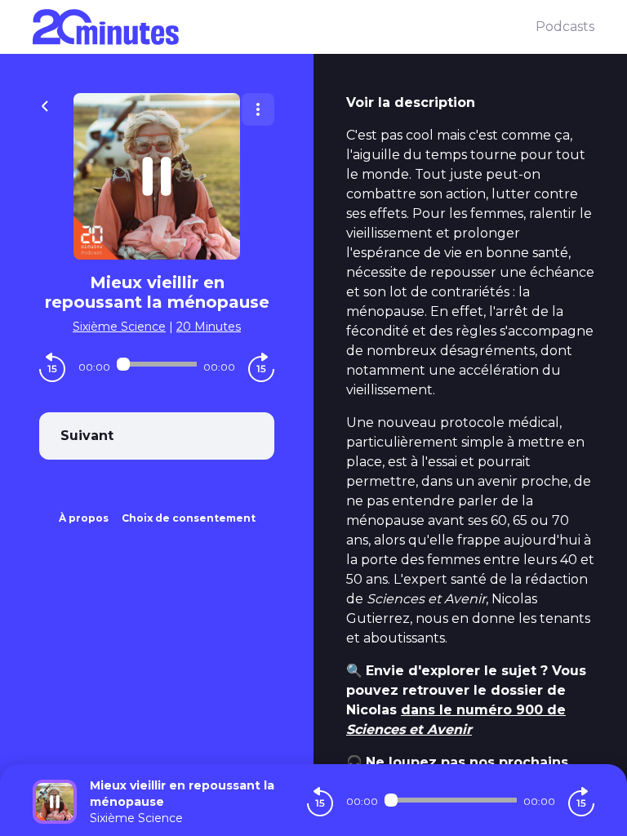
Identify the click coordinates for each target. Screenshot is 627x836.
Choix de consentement (189, 518)
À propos (84, 518)
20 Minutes (208, 326)
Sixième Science (119, 326)
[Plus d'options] (258, 109)
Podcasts (565, 26)
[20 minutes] (284, 27)
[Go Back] (44, 104)
